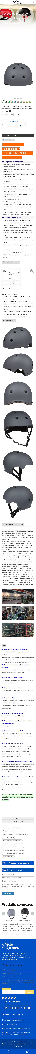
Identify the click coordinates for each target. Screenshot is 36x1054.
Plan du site (18, 1046)
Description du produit (10, 135)
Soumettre (7, 893)
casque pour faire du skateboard (13, 853)
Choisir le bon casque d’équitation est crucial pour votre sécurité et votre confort (18, 930)
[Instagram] (15, 998)
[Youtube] (12, 998)
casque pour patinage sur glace (13, 843)
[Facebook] (3, 998)
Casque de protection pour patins (13, 831)
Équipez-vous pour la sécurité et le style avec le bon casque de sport (18, 924)
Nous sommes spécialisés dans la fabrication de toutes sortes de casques (18, 932)
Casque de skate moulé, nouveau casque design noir (24, 920)
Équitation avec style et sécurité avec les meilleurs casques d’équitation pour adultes (18, 926)
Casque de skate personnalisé (12, 827)
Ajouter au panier (13, 126)
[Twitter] (9, 998)
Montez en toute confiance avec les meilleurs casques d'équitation (18, 928)
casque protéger (8, 856)
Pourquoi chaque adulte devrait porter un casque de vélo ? (18, 935)
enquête (13, 121)
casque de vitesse (8, 837)
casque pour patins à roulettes (12, 847)
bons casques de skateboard (12, 840)
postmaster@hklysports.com (19, 1028)
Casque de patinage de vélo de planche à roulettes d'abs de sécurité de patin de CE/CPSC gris (11, 920)
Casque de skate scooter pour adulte (14, 834)
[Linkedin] (6, 998)
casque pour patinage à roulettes (13, 850)
